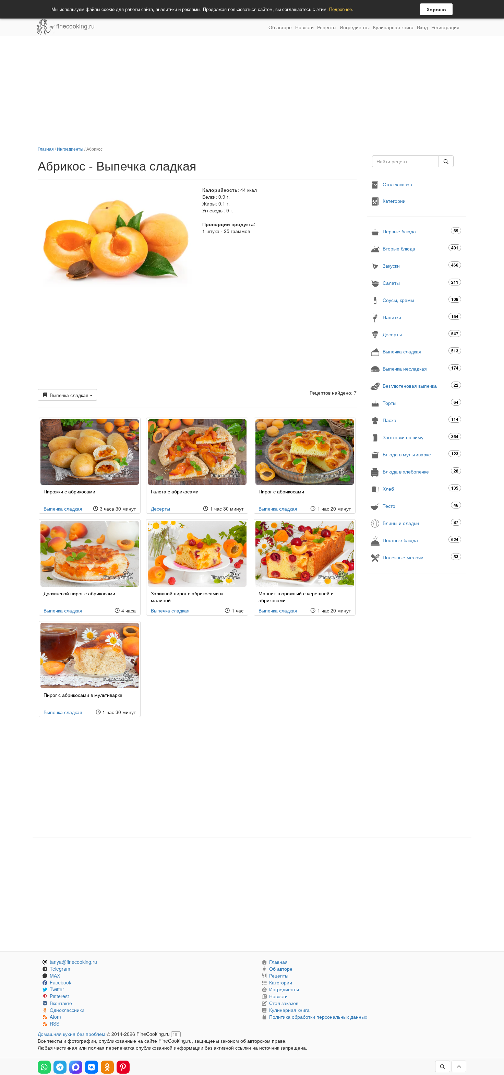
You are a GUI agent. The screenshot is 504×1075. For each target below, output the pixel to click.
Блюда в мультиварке (420, 454)
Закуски (420, 265)
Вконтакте (61, 1003)
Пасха (420, 419)
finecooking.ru (75, 25)
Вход (422, 27)
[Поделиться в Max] (75, 1067)
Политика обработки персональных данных (318, 1016)
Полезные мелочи (420, 557)
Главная (46, 149)
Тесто (420, 505)
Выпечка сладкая (69, 395)
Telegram (60, 968)
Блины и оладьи (420, 522)
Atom (55, 1016)
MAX (55, 975)
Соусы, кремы (420, 299)
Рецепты (326, 27)
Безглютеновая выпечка (420, 385)
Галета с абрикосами (175, 491)
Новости (304, 27)
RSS (54, 1023)
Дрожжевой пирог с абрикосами (79, 593)
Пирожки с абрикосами (69, 491)
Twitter (57, 989)
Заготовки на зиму (420, 437)
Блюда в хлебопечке (420, 471)
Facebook (60, 982)
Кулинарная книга (393, 27)
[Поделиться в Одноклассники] (107, 1067)
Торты (420, 402)
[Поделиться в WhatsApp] (44, 1067)
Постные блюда (420, 540)
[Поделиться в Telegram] (60, 1067)
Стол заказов (397, 184)
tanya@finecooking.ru (73, 961)
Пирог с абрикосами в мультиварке (83, 694)
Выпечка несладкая (420, 368)
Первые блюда (420, 231)
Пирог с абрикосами (281, 491)
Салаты (420, 282)
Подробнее (340, 9)
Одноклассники (67, 1009)
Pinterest (59, 996)
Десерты (160, 508)
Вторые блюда (420, 248)
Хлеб (420, 488)
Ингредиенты (355, 27)
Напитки (420, 316)
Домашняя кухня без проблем (71, 1033)
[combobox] (405, 161)
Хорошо (436, 9)
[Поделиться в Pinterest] (123, 1067)
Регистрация (445, 27)
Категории (394, 200)
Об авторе (280, 27)
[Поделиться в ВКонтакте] (91, 1067)
